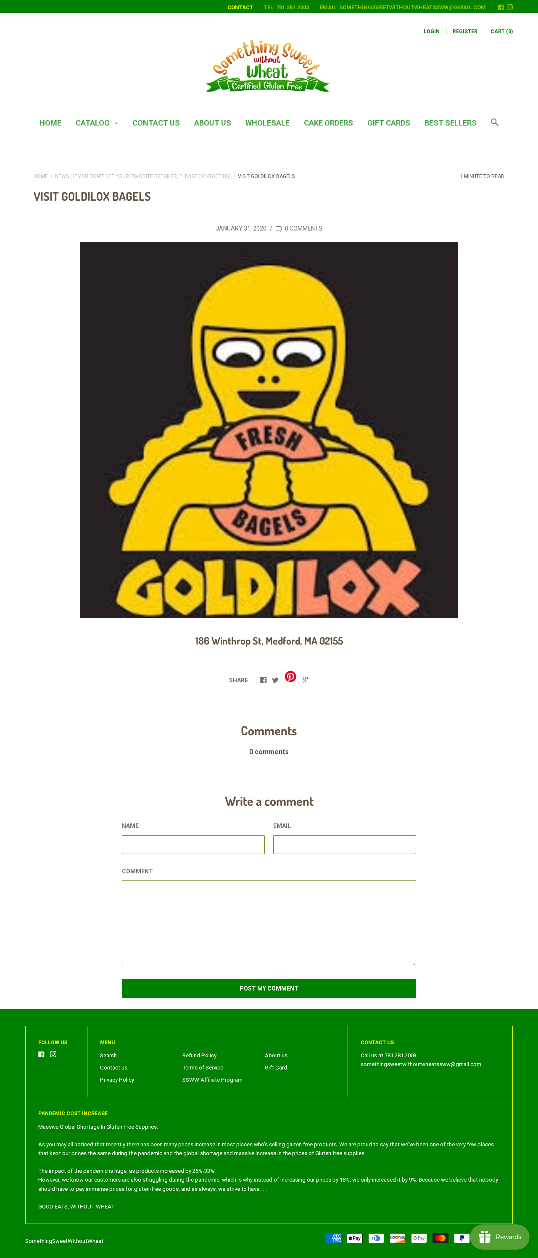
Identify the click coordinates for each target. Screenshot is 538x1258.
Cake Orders (328, 122)
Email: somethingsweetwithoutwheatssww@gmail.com (403, 7)
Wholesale (267, 122)
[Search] (494, 126)
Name (130, 826)
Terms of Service (202, 1067)
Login (432, 31)
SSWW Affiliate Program (212, 1080)
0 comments (303, 228)
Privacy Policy (117, 1080)
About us (212, 122)
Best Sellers (451, 122)
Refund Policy (199, 1055)
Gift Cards (388, 122)
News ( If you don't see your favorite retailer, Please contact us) (143, 176)
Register (465, 31)
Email (282, 826)
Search (108, 1055)
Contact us (156, 122)
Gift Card (276, 1067)
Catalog (93, 122)
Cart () (502, 31)
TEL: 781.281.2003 (286, 7)
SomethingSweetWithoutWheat (64, 1241)
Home (50, 122)
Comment (137, 871)
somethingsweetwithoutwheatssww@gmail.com (421, 1064)
